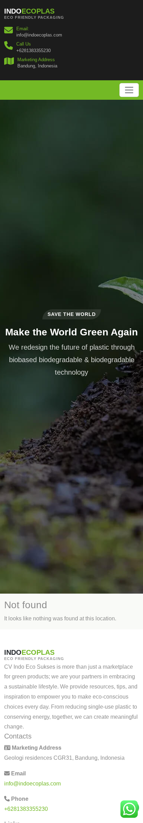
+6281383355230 (26, 809)
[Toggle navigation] (129, 90)
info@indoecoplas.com (32, 784)
